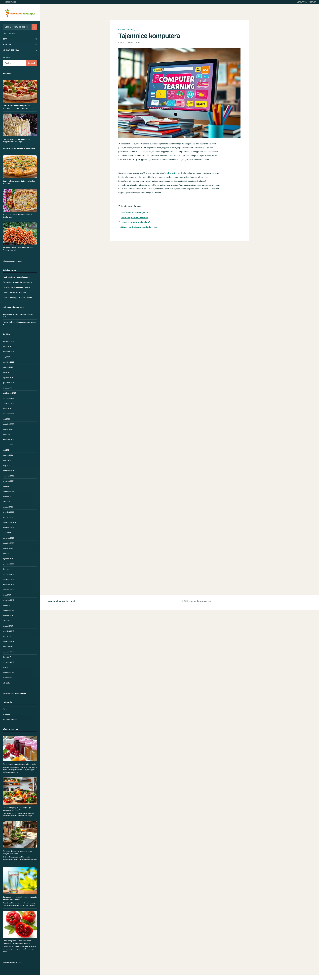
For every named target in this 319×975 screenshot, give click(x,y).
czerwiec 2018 (8, 600)
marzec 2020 (8, 548)
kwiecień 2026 (8, 362)
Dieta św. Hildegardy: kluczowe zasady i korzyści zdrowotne (18, 852)
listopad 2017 (8, 636)
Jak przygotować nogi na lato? (135, 222)
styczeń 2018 (8, 626)
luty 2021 (6, 502)
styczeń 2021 (8, 507)
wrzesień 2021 (8, 476)
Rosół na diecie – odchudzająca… (16, 277)
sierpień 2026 (8, 341)
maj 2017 (6, 667)
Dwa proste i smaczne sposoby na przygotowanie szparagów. (16, 140)
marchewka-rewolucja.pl (61, 601)
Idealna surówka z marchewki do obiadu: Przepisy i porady (19, 248)
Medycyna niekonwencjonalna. (135, 212)
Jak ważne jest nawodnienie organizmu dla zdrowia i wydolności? (20, 898)
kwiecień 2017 (8, 673)
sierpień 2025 (8, 403)
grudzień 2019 (8, 564)
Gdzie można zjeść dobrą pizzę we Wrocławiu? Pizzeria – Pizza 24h (16, 107)
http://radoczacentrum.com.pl (14, 261)
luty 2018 (6, 621)
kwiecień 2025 (8, 424)
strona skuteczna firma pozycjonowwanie (19, 148)
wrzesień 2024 (8, 440)
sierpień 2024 (8, 445)
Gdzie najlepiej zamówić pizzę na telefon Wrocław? (19, 182)
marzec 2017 (8, 678)
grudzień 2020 (8, 512)
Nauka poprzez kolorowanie (134, 217)
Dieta (5, 709)
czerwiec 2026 (8, 352)
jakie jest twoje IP (174, 172)
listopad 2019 (8, 569)
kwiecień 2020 (8, 543)
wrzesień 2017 (8, 647)
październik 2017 (9, 641)
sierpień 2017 (8, 652)
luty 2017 (6, 683)
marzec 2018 (8, 616)
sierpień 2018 (8, 590)
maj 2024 (6, 450)
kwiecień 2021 (8, 491)
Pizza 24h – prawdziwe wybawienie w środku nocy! (17, 215)
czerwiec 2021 (8, 481)
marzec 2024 (8, 455)
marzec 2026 (8, 367)
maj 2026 (6, 357)
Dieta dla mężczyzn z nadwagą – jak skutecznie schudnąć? (17, 808)
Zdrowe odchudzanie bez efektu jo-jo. (139, 226)
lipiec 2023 (7, 460)
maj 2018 (6, 605)
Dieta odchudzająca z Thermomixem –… (19, 298)
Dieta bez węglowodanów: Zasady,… (17, 287)
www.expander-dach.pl (12, 962)
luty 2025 (6, 434)
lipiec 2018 (7, 595)
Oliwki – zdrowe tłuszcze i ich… (15, 293)
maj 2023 (6, 465)
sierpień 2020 (8, 528)
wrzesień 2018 (8, 585)
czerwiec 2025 (8, 414)
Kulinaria (6, 714)
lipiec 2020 (7, 533)
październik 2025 (9, 393)
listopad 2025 (8, 388)
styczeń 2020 (8, 559)
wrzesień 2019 (8, 574)
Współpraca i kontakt (306, 2)
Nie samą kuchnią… (11, 720)
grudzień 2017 (8, 631)
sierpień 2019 (8, 579)
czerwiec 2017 (8, 662)
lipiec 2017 (7, 657)
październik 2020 (9, 522)
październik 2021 (9, 471)
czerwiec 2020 (8, 538)
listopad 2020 (8, 517)
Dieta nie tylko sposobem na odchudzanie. (19, 764)
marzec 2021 (8, 497)
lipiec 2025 (7, 409)
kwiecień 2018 (8, 610)
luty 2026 (6, 372)
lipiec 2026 (7, 346)
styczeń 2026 (8, 378)
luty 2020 (6, 553)
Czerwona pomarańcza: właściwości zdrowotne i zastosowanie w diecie (17, 942)
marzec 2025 (8, 429)
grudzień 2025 (8, 383)
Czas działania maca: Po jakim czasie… (18, 282)
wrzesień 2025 (8, 398)
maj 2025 (6, 419)
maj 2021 (6, 486)
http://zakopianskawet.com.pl (14, 693)
